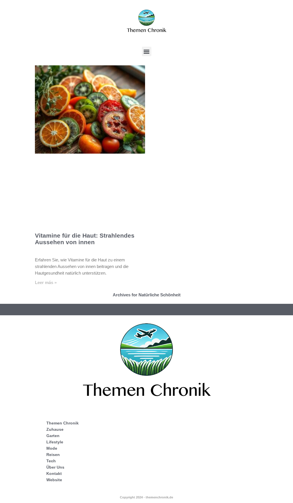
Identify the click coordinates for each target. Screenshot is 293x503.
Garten (53, 435)
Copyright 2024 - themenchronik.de (146, 497)
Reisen (53, 454)
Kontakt (54, 473)
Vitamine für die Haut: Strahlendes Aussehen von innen (84, 238)
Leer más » (46, 282)
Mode (51, 448)
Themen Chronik (62, 423)
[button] (146, 51)
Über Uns (55, 467)
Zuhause (55, 429)
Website (54, 479)
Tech (51, 461)
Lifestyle (54, 442)
